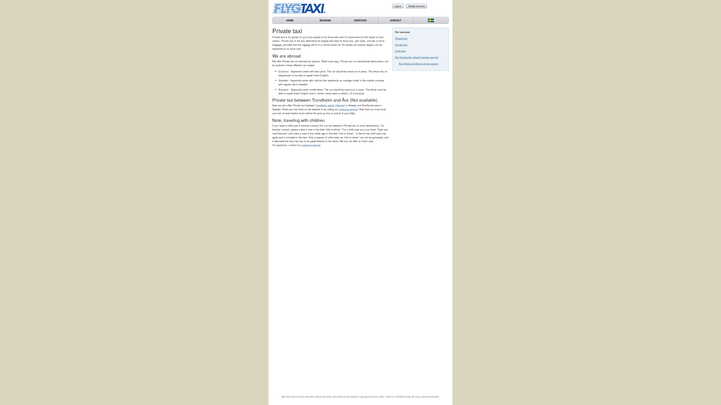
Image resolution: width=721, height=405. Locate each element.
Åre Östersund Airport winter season (418, 63)
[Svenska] (431, 20)
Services (360, 20)
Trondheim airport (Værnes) (330, 105)
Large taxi (400, 51)
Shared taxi (401, 38)
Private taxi (401, 44)
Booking (325, 20)
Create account (416, 6)
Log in (398, 6)
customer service (348, 109)
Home (290, 20)
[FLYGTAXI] (300, 8)
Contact (395, 20)
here (336, 61)
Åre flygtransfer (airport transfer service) (416, 57)
